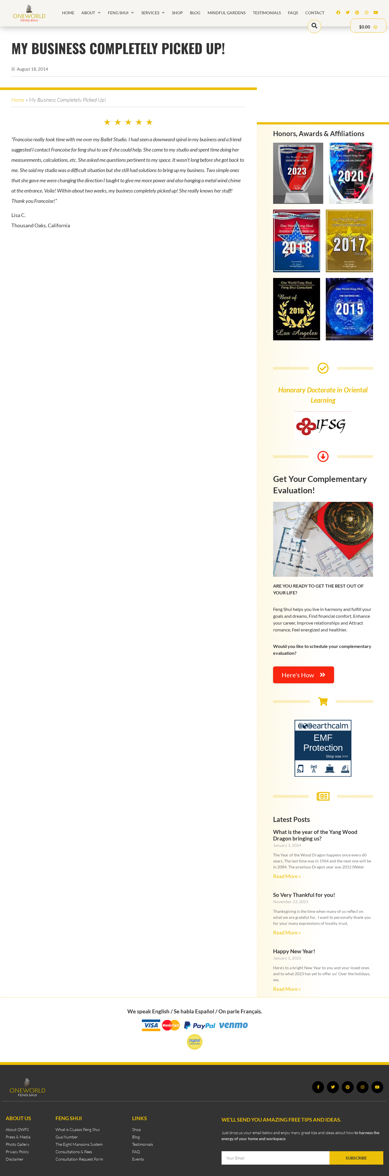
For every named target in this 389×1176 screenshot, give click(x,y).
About (88, 12)
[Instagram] (366, 13)
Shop (177, 12)
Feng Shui (118, 12)
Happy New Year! (294, 951)
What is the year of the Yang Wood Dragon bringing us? (315, 835)
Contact (314, 12)
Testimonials (267, 12)
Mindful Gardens (226, 12)
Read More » (287, 876)
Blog (195, 12)
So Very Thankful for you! (304, 894)
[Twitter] (348, 13)
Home (68, 12)
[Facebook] (338, 13)
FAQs (293, 12)
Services (150, 12)
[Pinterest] (357, 13)
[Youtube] (376, 13)
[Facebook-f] (318, 1087)
